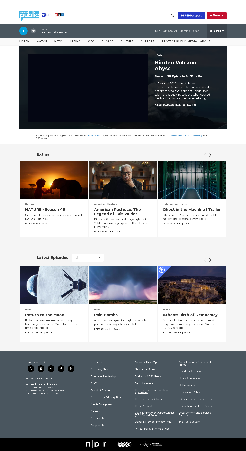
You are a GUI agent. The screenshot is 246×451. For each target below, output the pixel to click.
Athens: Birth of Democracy (190, 315)
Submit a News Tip (146, 362)
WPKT (50, 390)
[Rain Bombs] (123, 285)
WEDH (29, 387)
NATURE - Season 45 (45, 209)
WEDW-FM (31, 390)
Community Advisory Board (107, 397)
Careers (95, 411)
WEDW (46, 387)
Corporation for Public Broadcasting (184, 135)
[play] (23, 31)
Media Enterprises (101, 404)
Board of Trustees (101, 390)
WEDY (54, 387)
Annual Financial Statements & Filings (197, 363)
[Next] (210, 155)
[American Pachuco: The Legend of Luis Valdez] (123, 180)
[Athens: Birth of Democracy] (192, 285)
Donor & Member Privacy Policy (153, 422)
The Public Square (189, 422)
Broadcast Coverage (190, 371)
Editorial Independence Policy (196, 399)
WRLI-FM (59, 390)
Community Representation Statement (151, 391)
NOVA (158, 55)
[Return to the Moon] (54, 285)
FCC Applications (188, 385)
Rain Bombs (106, 315)
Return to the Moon (44, 315)
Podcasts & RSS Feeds (148, 376)
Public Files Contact (35, 393)
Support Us (97, 425)
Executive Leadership (103, 376)
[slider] (38, 31)
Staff (93, 383)
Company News (100, 369)
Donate (218, 15)
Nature (29, 204)
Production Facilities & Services (197, 406)
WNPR (42, 390)
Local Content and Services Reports (195, 414)
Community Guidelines (148, 399)
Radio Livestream (145, 383)
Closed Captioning (189, 378)
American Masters (105, 204)
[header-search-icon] (172, 15)
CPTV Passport (143, 406)
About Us (96, 362)
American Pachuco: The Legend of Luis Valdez (117, 211)
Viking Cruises (93, 135)
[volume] (33, 31)
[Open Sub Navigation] (32, 41)
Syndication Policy (189, 392)
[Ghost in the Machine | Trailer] (192, 180)
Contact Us (97, 418)
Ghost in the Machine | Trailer (192, 209)
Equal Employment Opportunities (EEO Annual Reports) (154, 414)
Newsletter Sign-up (146, 369)
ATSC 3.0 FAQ (54, 393)
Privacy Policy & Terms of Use (152, 429)
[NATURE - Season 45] (54, 180)
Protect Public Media (179, 41)
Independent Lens (175, 204)
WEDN (37, 387)
